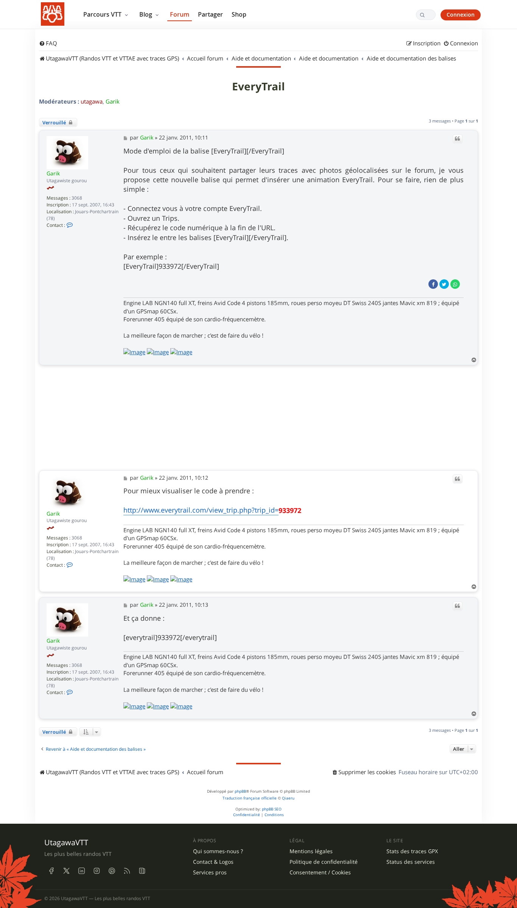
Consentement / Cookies (320, 872)
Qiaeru (288, 798)
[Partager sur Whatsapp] (455, 284)
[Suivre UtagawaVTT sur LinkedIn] (81, 870)
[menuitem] (48, 43)
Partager (210, 14)
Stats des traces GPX (412, 851)
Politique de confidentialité (324, 861)
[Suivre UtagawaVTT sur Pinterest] (111, 870)
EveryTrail (258, 86)
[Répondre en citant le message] (457, 138)
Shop (239, 14)
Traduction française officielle (250, 798)
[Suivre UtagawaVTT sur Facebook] (51, 870)
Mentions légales (311, 851)
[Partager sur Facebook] (433, 284)
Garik (113, 101)
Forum (179, 14)
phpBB (240, 791)
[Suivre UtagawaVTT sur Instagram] (96, 870)
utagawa (92, 101)
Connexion (461, 14)
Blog (146, 14)
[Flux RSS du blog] (142, 870)
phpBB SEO (272, 809)
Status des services (410, 861)
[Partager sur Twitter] (444, 284)
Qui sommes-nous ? (218, 851)
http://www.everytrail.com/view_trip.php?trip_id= (201, 509)
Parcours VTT (103, 14)
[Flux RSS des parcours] (127, 870)
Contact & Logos (213, 861)
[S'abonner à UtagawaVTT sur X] (66, 870)
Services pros (210, 872)
